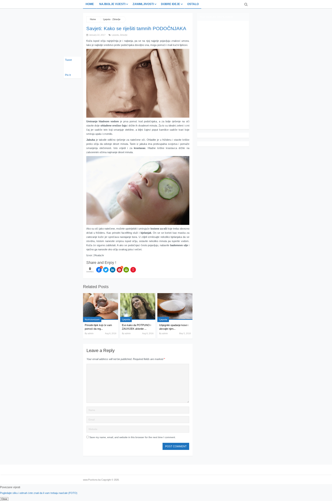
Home (90, 4)
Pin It (68, 74)
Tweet (68, 59)
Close (4, 499)
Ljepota (106, 19)
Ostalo (193, 4)
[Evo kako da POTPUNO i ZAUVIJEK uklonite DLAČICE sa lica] (137, 306)
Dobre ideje (170, 4)
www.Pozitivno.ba (92, 479)
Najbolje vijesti (112, 4)
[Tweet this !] (106, 270)
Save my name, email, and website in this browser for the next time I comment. (132, 437)
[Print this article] (126, 270)
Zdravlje (116, 19)
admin (91, 333)
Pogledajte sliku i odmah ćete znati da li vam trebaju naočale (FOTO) (38, 492)
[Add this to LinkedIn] (112, 270)
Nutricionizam (92, 319)
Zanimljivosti (143, 4)
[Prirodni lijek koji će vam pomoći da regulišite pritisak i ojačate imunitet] (100, 306)
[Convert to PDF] (133, 270)
